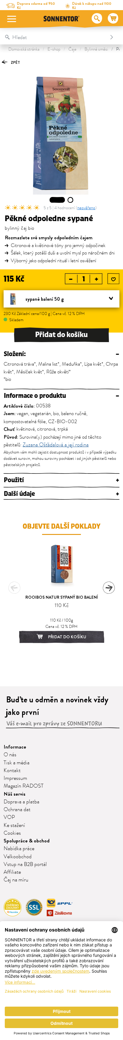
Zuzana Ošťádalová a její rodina (56, 445)
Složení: (61, 354)
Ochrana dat (17, 809)
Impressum (15, 778)
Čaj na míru (16, 880)
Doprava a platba (21, 801)
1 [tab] (57, 200)
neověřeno (86, 208)
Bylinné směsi (96, 49)
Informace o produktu (61, 395)
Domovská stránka (23, 49)
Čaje (72, 49)
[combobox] (55, 37)
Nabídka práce (19, 848)
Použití (61, 480)
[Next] (108, 587)
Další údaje (61, 493)
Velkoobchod (18, 856)
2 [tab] (70, 200)
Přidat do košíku (61, 335)
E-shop (53, 49)
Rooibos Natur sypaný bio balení (61, 597)
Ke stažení (14, 825)
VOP (9, 817)
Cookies (12, 833)
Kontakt (12, 770)
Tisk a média (17, 762)
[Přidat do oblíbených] (113, 279)
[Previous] (14, 587)
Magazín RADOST (24, 786)
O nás (10, 754)
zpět (15, 62)
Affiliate (12, 872)
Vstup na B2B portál (25, 864)
